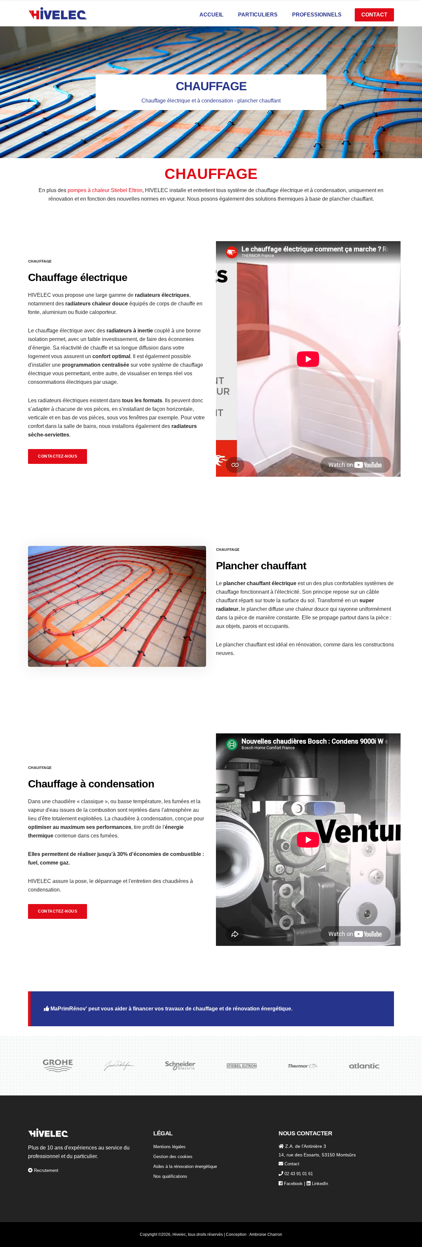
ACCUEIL (211, 14)
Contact (292, 1163)
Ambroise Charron (265, 1234)
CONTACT (374, 14)
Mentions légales (169, 1146)
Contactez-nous (57, 456)
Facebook (293, 1183)
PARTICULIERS (258, 14)
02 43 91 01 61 (299, 1173)
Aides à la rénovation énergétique (185, 1166)
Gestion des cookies (173, 1156)
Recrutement (46, 1170)
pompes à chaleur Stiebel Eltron (105, 190)
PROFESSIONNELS (317, 14)
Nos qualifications (170, 1176)
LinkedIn (320, 1183)
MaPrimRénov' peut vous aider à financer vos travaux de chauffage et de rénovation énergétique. (170, 1008)
